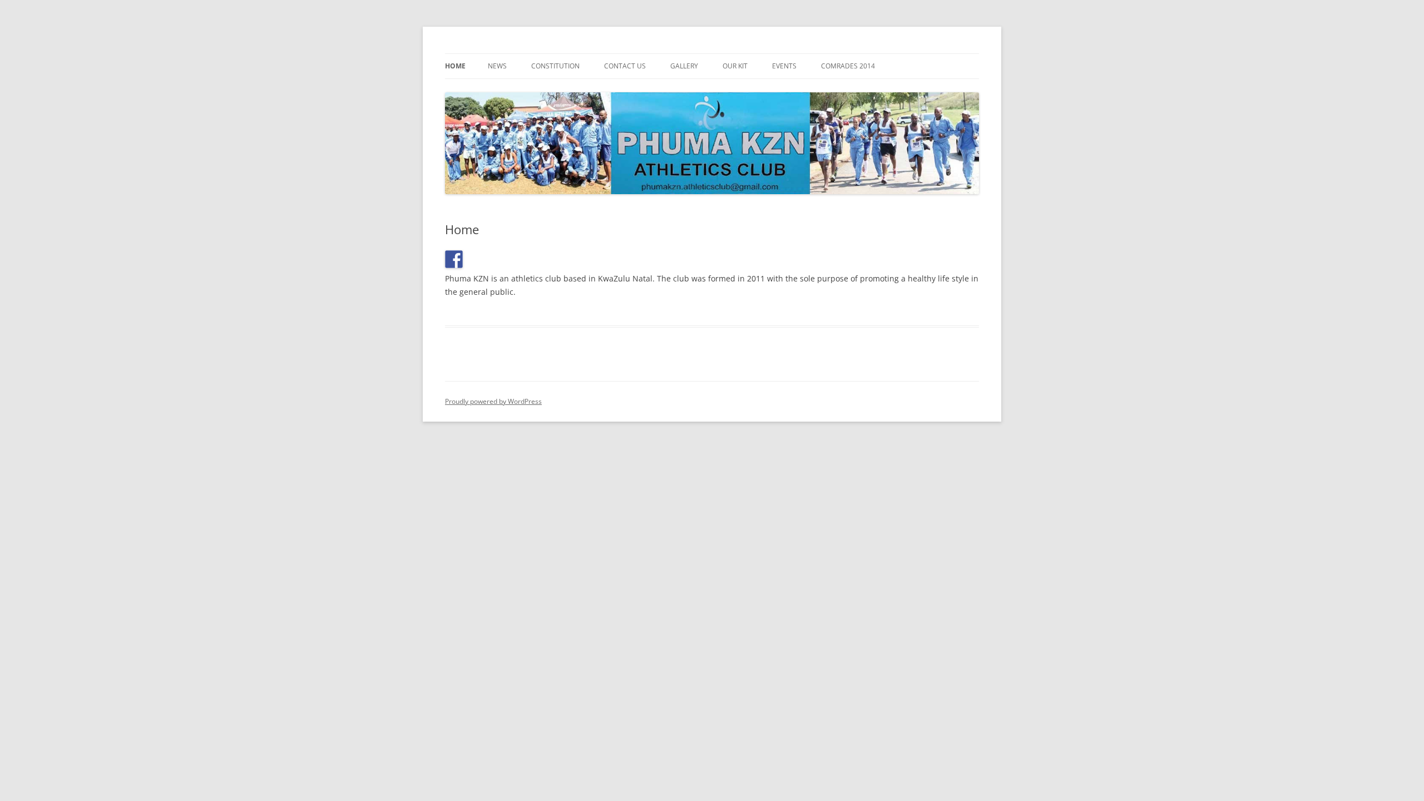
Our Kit (735, 66)
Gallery (684, 66)
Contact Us (625, 66)
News (497, 66)
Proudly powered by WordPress (493, 401)
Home (455, 66)
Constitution (555, 66)
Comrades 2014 (848, 66)
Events (784, 66)
